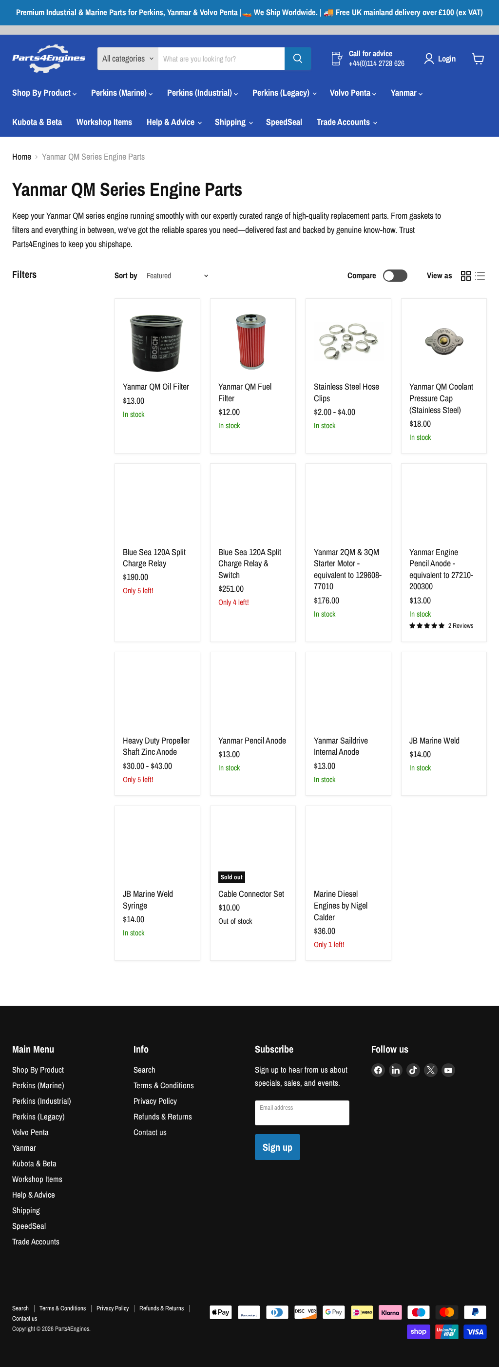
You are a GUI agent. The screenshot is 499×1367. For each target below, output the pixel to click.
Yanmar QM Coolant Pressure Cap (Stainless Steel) (441, 397)
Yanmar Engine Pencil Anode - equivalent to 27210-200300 (441, 569)
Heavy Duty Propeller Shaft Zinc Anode (156, 746)
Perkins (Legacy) (281, 92)
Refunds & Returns (163, 1116)
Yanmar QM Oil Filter (156, 386)
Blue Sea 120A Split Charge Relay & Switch (249, 563)
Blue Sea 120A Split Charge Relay (154, 558)
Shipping (231, 122)
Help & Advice (171, 122)
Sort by (126, 275)
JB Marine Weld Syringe (148, 899)
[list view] (480, 276)
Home (21, 157)
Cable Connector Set (251, 894)
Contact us (150, 1132)
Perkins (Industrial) (200, 92)
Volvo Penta (351, 92)
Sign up (277, 1147)
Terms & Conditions (164, 1085)
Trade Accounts (344, 122)
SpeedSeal (284, 122)
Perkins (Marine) (120, 92)
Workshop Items (104, 122)
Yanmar (405, 92)
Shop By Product (42, 92)
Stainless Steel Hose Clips (346, 392)
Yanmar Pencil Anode (252, 740)
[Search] (298, 58)
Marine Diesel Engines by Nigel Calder (340, 905)
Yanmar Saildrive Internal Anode (341, 746)
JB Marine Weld (434, 740)
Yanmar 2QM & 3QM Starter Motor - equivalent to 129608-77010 (348, 569)
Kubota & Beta (37, 122)
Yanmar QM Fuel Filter (244, 392)
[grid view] (466, 276)
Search (144, 1069)
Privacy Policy (155, 1101)
